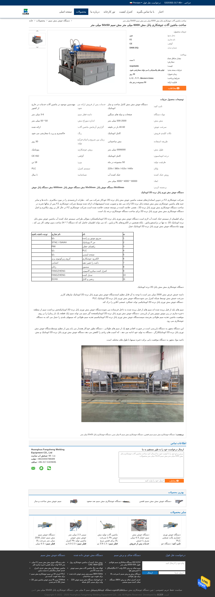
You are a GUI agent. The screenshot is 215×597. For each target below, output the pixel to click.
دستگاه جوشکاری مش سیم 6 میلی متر (128, 434)
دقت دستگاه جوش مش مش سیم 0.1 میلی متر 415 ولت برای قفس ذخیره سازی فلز (48, 563)
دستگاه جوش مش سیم (59, 20)
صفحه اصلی (65, 11)
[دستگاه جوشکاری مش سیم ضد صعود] (126, 501)
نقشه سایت (110, 590)
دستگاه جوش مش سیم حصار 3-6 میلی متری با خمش (139, 537)
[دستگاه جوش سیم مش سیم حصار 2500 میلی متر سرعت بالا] (45, 525)
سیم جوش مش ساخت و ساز (47, 501)
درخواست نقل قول (152, 2)
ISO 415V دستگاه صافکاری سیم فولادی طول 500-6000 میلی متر (125, 563)
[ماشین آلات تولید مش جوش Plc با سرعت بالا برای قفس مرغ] (107, 525)
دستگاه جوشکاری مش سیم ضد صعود (104, 501)
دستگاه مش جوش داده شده (88, 555)
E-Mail (121, 590)
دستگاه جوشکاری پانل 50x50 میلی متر (95, 434)
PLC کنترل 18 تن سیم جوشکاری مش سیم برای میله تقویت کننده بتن (48, 575)
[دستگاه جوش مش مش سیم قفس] (179, 501)
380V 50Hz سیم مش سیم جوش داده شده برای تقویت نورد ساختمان (86, 575)
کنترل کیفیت (126, 11)
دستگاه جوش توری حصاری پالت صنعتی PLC (171, 537)
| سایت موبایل (97, 590)
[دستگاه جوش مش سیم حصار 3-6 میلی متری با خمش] (139, 525)
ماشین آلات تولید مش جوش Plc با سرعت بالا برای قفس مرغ (108, 537)
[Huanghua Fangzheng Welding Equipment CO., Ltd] (39, 12)
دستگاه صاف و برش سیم (127, 555)
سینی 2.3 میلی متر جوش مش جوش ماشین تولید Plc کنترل (76, 537)
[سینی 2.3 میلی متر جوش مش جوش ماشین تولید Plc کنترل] (76, 525)
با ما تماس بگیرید (145, 11)
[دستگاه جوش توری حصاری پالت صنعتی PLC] (170, 525)
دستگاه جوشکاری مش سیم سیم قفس (160, 434)
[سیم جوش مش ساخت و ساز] (74, 501)
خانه (31, 20)
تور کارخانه (109, 11)
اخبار (160, 11)
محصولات (81, 11)
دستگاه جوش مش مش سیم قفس (155, 501)
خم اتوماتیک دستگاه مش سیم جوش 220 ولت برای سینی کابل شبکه (87, 581)
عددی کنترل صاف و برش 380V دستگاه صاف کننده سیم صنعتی (125, 581)
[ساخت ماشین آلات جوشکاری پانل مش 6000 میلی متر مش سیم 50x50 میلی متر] (37, 39)
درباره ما (94, 11)
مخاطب (172, 88)
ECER (160, 594)
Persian (137, 2)
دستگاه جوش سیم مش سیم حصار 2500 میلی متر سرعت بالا (45, 537)
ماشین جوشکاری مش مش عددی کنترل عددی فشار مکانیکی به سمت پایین (49, 569)
